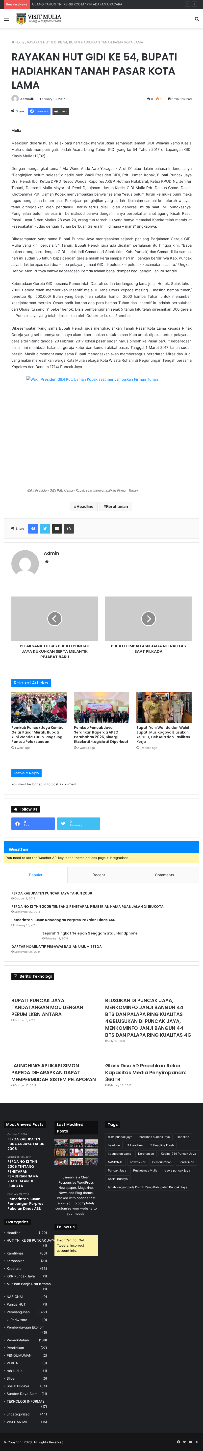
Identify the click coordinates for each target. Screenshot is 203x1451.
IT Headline (135, 1145)
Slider (11, 1378)
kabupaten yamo (119, 1153)
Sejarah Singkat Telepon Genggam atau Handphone (90, 933)
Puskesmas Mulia (145, 1170)
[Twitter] (45, 529)
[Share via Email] (57, 529)
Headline (85, 506)
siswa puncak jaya (177, 1170)
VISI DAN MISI (18, 1422)
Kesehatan (15, 1269)
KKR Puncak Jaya (21, 1276)
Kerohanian (117, 506)
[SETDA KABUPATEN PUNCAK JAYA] (39, 18)
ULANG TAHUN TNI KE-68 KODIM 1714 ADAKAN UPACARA (77, 4)
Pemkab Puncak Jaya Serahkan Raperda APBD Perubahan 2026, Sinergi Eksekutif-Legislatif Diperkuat (101, 734)
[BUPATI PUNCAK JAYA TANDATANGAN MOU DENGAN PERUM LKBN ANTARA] (54, 989)
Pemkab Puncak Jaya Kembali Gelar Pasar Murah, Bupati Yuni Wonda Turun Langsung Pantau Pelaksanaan (38, 734)
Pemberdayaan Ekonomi (26, 1327)
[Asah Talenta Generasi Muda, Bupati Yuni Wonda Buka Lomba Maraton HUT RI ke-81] (91, 1161)
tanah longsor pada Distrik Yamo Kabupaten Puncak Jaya (147, 1187)
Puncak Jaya (117, 1170)
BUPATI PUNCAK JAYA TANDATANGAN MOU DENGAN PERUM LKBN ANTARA (47, 1007)
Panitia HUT (16, 1304)
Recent (99, 875)
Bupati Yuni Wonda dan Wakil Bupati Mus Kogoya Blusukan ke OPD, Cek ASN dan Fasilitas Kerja (163, 734)
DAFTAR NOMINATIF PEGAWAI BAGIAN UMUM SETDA (56, 946)
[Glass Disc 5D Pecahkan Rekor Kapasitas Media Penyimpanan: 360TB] (148, 1055)
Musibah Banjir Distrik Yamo (29, 1284)
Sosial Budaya (18, 1386)
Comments (164, 875)
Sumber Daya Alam (22, 1394)
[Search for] (196, 20)
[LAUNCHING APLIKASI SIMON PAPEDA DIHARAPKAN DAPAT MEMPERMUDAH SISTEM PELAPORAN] (54, 1055)
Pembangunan (18, 1312)
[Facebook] (33, 529)
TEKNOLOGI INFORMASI (26, 1401)
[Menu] (6, 20)
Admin (25, 99)
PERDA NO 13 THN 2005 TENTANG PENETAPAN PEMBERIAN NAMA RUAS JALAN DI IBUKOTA (87, 906)
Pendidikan (15, 1348)
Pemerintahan (18, 1340)
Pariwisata (18, 1320)
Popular (36, 875)
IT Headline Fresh (162, 1145)
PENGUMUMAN (19, 1355)
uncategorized (18, 1414)
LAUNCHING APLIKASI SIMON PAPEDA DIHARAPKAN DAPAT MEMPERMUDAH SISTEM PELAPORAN (53, 1072)
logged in (39, 784)
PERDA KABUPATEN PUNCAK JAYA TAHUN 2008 (51, 893)
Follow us (66, 1227)
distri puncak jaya (120, 1137)
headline (114, 1145)
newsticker (137, 1162)
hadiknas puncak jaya (154, 1137)
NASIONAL (15, 1297)
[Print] (69, 529)
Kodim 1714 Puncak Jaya (178, 1153)
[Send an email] (31, 99)
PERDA (12, 1363)
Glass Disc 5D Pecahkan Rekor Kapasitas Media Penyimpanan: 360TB (145, 1072)
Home (19, 42)
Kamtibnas (15, 1253)
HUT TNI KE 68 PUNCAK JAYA (31, 1240)
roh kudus (14, 1371)
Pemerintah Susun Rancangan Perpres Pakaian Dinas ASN (63, 919)
